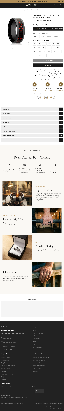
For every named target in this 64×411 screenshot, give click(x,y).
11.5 (49, 52)
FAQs (2, 377)
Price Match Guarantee (40, 363)
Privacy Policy (46, 406)
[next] (20, 48)
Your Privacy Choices (56, 409)
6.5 (58, 44)
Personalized (36, 339)
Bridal (34, 350)
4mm (35, 36)
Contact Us (38, 403)
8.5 (48, 48)
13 (34, 56)
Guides (35, 341)
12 (54, 52)
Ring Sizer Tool (5, 360)
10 (34, 52)
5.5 (49, 44)
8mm (49, 36)
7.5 (39, 48)
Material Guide (5, 368)
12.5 (59, 52)
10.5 (40, 52)
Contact (3, 380)
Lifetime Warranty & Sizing (41, 357)
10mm (56, 36)
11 (44, 52)
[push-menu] (2, 5)
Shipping (3, 371)
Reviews (35, 371)
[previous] (12, 48)
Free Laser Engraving (39, 360)
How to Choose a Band (8, 366)
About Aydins (37, 368)
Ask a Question (37, 94)
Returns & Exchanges (7, 374)
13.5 (40, 56)
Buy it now (47, 65)
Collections (36, 336)
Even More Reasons (39, 366)
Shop (34, 330)
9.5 (58, 48)
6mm (42, 36)
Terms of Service (57, 406)
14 (45, 56)
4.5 (39, 44)
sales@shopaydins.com (9, 342)
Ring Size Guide (37, 347)
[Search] (55, 5)
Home (3, 10)
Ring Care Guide (6, 363)
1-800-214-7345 (7, 338)
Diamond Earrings (38, 333)
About (34, 344)
